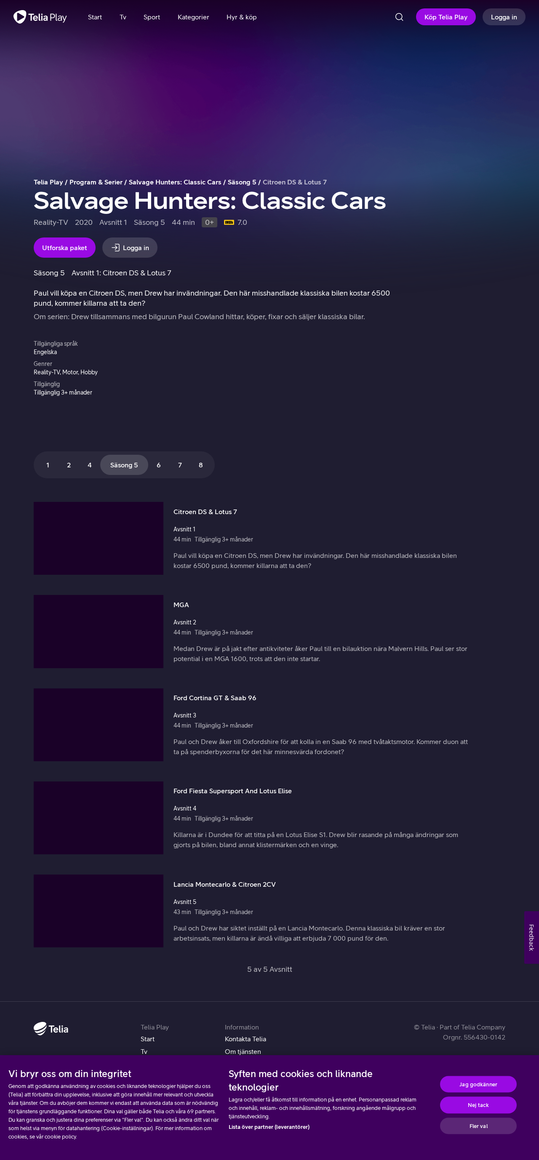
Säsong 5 (242, 182)
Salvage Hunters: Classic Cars (175, 182)
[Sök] (399, 17)
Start (148, 1039)
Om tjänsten (243, 1051)
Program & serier (96, 182)
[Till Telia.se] (51, 1028)
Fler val (479, 1126)
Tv (144, 1051)
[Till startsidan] (40, 17)
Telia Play (48, 182)
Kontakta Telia (245, 1039)
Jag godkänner (478, 1084)
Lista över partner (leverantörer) (269, 1127)
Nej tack (478, 1105)
